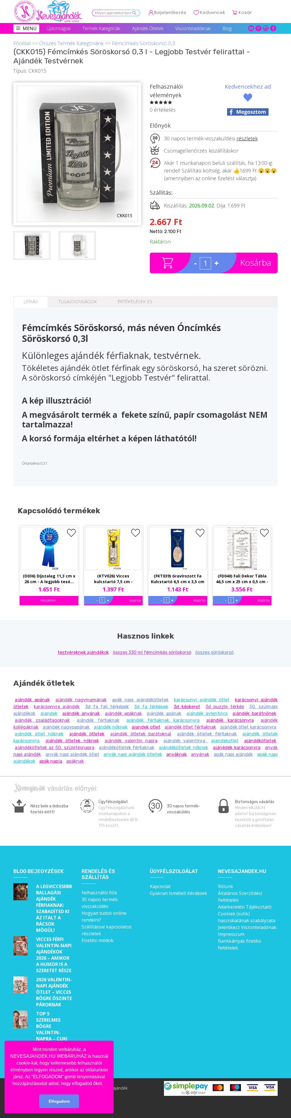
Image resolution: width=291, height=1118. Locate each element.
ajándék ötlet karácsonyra (248, 727)
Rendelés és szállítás (98, 874)
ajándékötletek (260, 740)
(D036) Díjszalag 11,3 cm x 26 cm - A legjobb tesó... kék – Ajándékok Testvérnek (49, 579)
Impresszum (231, 934)
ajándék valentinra (185, 740)
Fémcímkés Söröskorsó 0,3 (143, 43)
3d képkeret (187, 706)
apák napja (50, 761)
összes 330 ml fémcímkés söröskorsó (152, 652)
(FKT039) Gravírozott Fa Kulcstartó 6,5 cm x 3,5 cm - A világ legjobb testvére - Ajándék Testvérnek (177, 579)
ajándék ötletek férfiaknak (207, 734)
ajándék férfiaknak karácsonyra (162, 720)
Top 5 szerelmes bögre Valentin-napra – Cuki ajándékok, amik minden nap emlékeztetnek (54, 1039)
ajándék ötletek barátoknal (140, 734)
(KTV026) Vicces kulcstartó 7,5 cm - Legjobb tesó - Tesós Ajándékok (113, 579)
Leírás (31, 302)
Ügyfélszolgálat (174, 871)
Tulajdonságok (77, 302)
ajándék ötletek (87, 734)
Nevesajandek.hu (242, 871)
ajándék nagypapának (66, 727)
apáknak (75, 761)
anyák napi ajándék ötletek (132, 754)
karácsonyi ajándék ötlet (202, 700)
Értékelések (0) (135, 302)
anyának (200, 754)
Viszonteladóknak (193, 28)
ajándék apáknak (123, 713)
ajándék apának (32, 700)
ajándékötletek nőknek (183, 747)
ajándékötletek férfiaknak (126, 747)
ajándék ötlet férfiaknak (190, 727)
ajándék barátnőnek (254, 713)
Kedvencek (212, 12)
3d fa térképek (151, 706)
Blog (227, 28)
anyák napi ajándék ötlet (72, 754)
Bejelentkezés (170, 12)
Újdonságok (58, 28)
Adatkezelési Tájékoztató (245, 907)
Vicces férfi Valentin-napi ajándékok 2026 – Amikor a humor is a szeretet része (54, 955)
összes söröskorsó (214, 652)
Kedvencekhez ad (248, 86)
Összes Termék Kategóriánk (71, 43)
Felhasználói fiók (99, 893)
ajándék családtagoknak (42, 720)
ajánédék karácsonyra (236, 747)
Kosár (245, 12)
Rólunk (225, 886)
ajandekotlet (224, 740)
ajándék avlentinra (207, 713)
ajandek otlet (146, 727)
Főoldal (22, 43)
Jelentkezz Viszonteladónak (247, 927)
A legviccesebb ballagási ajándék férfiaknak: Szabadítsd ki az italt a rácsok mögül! (54, 908)
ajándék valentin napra (131, 740)
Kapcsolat (160, 886)
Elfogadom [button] (59, 1101)
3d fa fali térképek (107, 706)
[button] (105, 1084)
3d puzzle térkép (224, 706)
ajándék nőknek (111, 727)
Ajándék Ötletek (147, 28)
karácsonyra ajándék (57, 706)
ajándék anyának (81, 713)
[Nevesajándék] (48, 2)
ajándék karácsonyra (229, 720)
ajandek (48, 713)
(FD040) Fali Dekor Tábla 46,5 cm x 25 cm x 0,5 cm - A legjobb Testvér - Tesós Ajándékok (242, 579)
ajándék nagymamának (81, 700)
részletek (247, 138)
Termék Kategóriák (101, 28)
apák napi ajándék (233, 754)
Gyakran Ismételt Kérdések (178, 893)
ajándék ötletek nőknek (72, 740)
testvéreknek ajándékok (83, 652)
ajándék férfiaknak (98, 720)
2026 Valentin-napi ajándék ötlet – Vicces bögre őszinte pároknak (54, 992)
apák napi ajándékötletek (140, 700)
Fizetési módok (97, 940)
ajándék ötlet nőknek (39, 734)
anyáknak (176, 754)
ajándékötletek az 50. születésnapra (54, 747)
